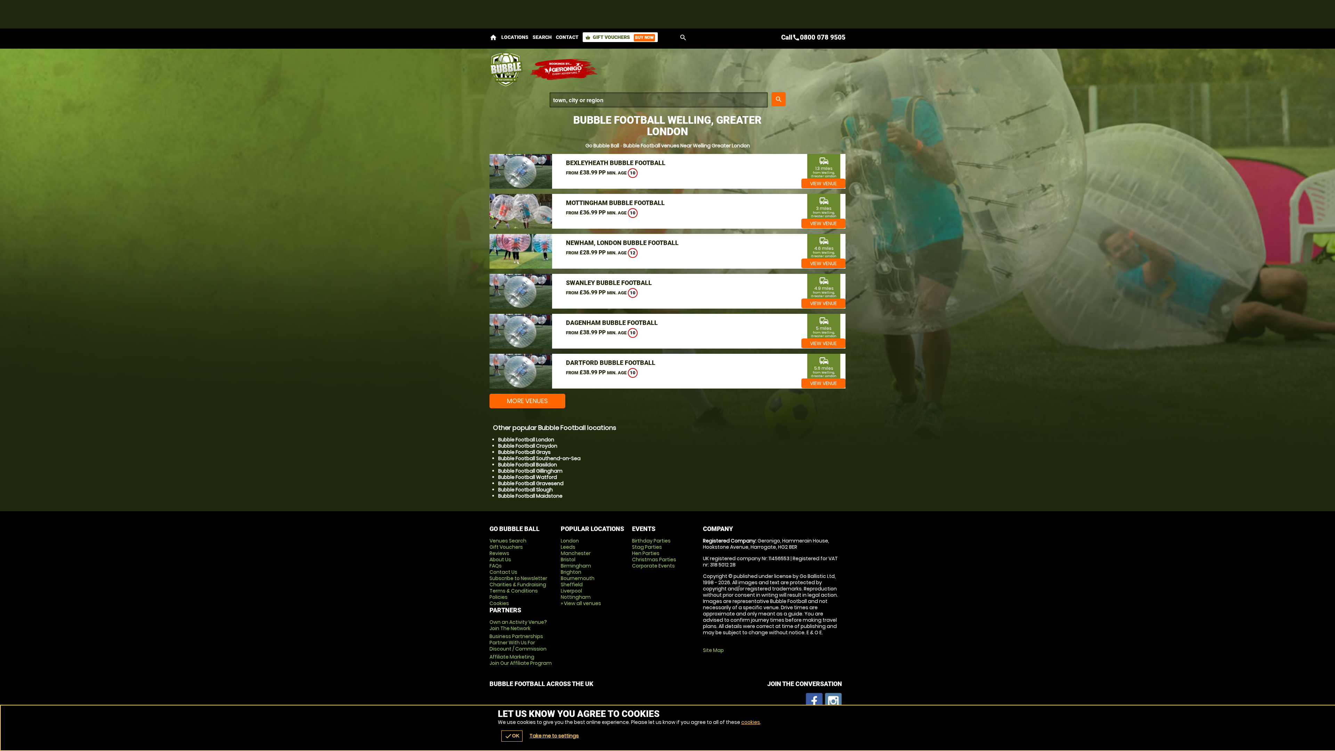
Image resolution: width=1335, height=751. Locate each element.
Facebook (814, 701)
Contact (567, 37)
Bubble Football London (526, 439)
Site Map (713, 650)
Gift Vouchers (619, 37)
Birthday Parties (651, 540)
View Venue (823, 183)
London (570, 540)
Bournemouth (577, 578)
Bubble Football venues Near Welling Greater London (686, 145)
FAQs (496, 565)
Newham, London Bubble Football (622, 242)
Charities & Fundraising (518, 584)
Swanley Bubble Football (609, 282)
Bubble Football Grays (524, 452)
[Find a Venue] (658, 100)
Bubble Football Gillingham (530, 470)
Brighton (571, 572)
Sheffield (572, 584)
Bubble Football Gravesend (531, 483)
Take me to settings (554, 735)
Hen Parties (646, 553)
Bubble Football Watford (527, 477)
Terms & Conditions (514, 590)
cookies (750, 722)
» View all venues (581, 603)
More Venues (527, 401)
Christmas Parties (654, 559)
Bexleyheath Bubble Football (615, 162)
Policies (499, 597)
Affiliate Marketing (521, 660)
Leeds (568, 547)
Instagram (833, 701)
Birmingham (576, 565)
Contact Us (503, 572)
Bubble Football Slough (525, 489)
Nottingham (576, 597)
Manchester (576, 553)
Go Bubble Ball (602, 145)
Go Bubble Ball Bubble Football (506, 69)
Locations (514, 37)
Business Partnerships (518, 642)
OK (511, 736)
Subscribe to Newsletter (518, 578)
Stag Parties (647, 547)
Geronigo (564, 69)
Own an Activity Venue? (518, 625)
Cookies (499, 603)
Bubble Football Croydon (527, 445)
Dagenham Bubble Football (612, 322)
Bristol (568, 559)
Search (542, 37)
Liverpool (571, 590)
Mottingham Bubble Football (615, 202)
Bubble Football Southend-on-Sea (539, 458)
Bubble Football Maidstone (530, 495)
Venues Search (508, 540)
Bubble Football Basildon (527, 464)
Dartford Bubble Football (610, 362)
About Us (500, 559)
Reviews (499, 553)
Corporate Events (653, 565)
